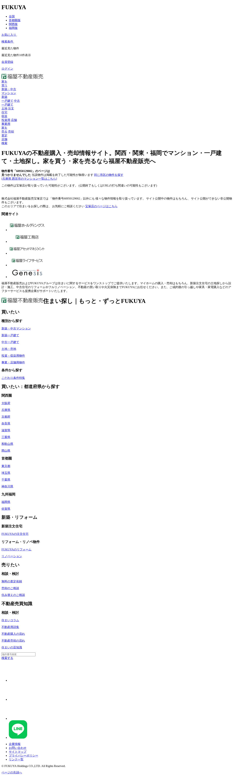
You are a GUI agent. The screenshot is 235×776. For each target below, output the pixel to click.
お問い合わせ (17, 747)
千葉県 (5, 479)
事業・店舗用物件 (13, 362)
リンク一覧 (16, 759)
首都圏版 (15, 20)
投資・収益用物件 (13, 355)
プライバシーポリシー (23, 755)
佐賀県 (5, 508)
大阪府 (5, 403)
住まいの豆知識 (11, 647)
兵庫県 (5, 409)
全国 (12, 16)
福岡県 (5, 502)
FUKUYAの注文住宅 (14, 533)
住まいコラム (10, 620)
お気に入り (8, 34)
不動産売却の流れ (13, 640)
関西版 (13, 24)
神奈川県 (7, 486)
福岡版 (13, 28)
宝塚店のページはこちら (101, 206)
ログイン (7, 68)
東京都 (5, 466)
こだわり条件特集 (13, 377)
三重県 (5, 437)
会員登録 (7, 61)
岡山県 (5, 450)
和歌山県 (7, 443)
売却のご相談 (10, 588)
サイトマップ (17, 751)
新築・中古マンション (16, 328)
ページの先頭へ (11, 772)
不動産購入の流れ (13, 633)
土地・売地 (8, 348)
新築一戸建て (10, 335)
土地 (4, 108)
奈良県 (5, 423)
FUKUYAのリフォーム (16, 549)
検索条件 (7, 41)
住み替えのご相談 (13, 594)
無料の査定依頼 (11, 581)
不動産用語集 (10, 627)
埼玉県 (5, 472)
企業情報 (15, 744)
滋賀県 (5, 430)
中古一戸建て (10, 342)
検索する (7, 658)
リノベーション (11, 556)
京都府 (5, 416)
